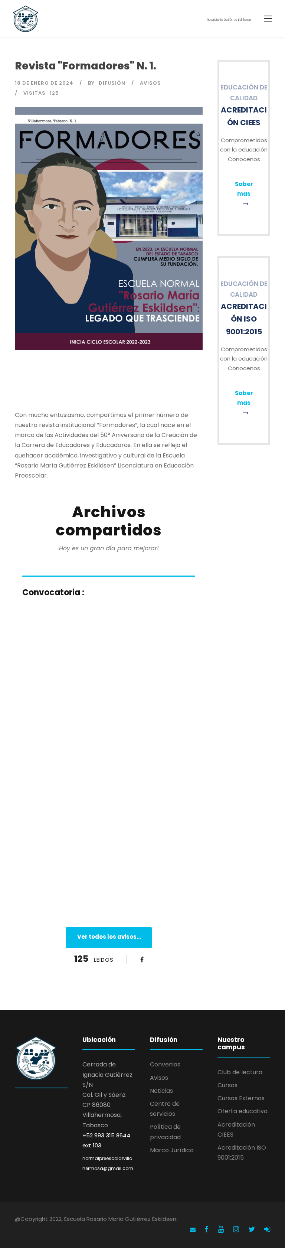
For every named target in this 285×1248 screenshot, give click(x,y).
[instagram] (237, 1229)
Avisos (150, 83)
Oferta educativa (242, 1111)
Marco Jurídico (172, 1150)
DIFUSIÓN (112, 83)
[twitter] (252, 1229)
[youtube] (222, 1229)
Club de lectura (239, 1072)
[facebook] (207, 1229)
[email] (193, 1230)
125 (54, 93)
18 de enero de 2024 (44, 83)
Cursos (227, 1085)
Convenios (165, 1064)
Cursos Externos (241, 1098)
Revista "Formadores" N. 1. (85, 66)
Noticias (161, 1090)
